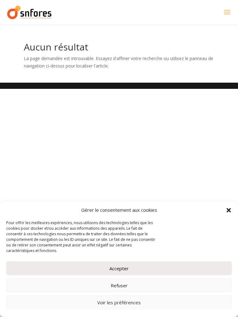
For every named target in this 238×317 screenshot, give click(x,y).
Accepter (119, 268)
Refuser (119, 285)
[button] (229, 210)
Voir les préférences (119, 302)
